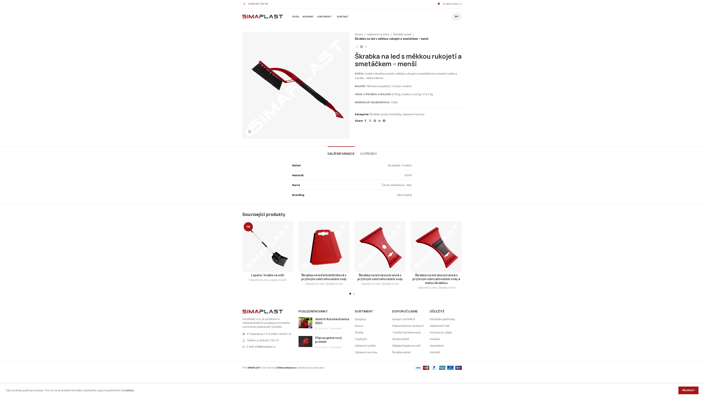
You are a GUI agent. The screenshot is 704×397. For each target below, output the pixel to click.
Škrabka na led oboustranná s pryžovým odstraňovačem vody (380, 277)
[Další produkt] (366, 47)
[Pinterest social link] (375, 120)
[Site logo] (262, 16)
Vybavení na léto (365, 345)
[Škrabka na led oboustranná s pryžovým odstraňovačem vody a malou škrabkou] (436, 246)
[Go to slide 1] (350, 294)
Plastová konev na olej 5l (408, 325)
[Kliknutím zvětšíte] (249, 131)
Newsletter (437, 345)
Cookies (435, 339)
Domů (359, 34)
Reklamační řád (439, 325)
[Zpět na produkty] (361, 47)
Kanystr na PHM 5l (403, 319)
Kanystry (360, 319)
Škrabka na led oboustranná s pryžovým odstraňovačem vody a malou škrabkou (436, 279)
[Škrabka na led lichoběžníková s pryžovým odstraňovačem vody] (324, 246)
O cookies (128, 390)
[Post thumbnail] (305, 323)
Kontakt (435, 352)
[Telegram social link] (384, 120)
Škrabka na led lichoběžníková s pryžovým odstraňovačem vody (324, 277)
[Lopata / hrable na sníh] (267, 246)
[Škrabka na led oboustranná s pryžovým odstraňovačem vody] (380, 246)
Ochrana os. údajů (441, 332)
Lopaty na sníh (278, 279)
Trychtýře (361, 339)
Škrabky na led (402, 34)
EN (456, 16)
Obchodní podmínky (442, 319)
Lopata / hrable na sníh (267, 275)
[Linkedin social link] (379, 120)
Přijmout (688, 390)
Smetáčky (395, 114)
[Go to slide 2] (354, 294)
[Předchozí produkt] (357, 47)
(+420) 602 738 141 (258, 4)
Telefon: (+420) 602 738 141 (263, 340)
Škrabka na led (401, 352)
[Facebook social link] (365, 120)
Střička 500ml (400, 339)
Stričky (359, 332)
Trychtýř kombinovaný (406, 332)
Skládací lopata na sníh (406, 345)
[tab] (341, 152)
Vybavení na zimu (378, 34)
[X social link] (370, 120)
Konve (359, 325)
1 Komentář (335, 328)
